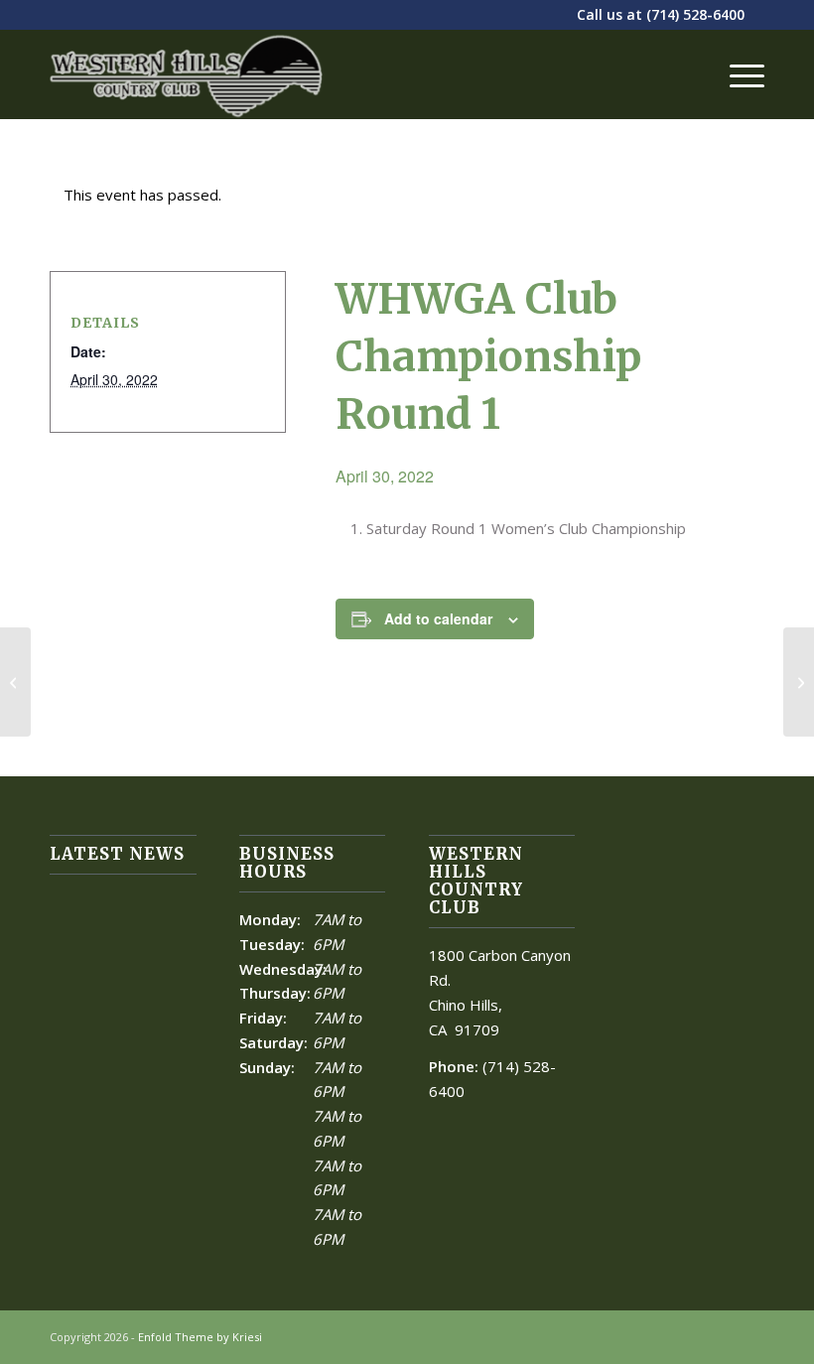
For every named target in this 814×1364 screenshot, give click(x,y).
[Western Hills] (187, 74)
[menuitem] (737, 74)
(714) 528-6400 (695, 14)
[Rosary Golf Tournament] (15, 682)
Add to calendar (438, 618)
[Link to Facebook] (720, 1335)
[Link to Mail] (749, 1335)
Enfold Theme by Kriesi (200, 1336)
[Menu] (737, 74)
